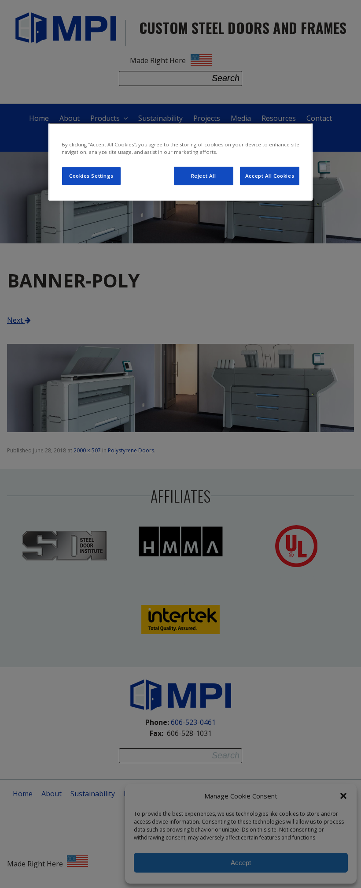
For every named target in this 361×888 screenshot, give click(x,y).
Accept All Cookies (269, 175)
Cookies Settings (91, 175)
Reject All (203, 175)
